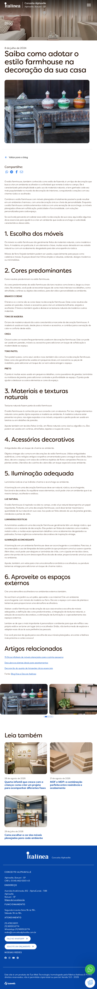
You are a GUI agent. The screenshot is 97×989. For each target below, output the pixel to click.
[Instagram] (9, 958)
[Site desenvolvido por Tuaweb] (10, 983)
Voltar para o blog (18, 157)
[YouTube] (13, 958)
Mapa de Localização (15, 900)
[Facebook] (6, 958)
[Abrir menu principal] (88, 5)
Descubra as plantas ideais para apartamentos (26, 662)
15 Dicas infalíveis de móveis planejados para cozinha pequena (34, 657)
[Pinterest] (18, 958)
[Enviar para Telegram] (11, 172)
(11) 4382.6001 (11, 923)
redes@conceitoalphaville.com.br (20, 932)
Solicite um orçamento (18, 946)
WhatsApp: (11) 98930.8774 (17, 929)
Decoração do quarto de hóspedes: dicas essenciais (29, 668)
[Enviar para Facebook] (16, 172)
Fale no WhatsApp (15, 939)
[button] (46, 716)
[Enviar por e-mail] (21, 172)
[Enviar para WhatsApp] (7, 172)
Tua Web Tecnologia (40, 974)
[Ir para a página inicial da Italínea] (12, 5)
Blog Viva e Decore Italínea (23, 674)
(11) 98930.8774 (12, 926)
